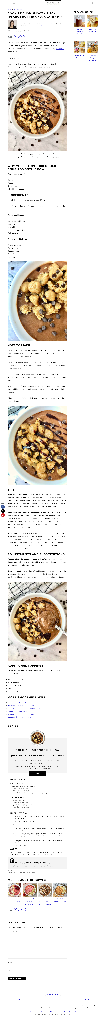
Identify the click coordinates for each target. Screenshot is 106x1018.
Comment (12, 931)
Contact (86, 1000)
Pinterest (50, 866)
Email (10, 970)
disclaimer (60, 49)
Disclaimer (50, 1011)
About (19, 1000)
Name (11, 962)
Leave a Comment (38, 25)
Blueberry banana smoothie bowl (21, 714)
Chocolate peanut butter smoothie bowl (24, 708)
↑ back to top (53, 994)
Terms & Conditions (67, 1011)
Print (37, 773)
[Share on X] (20, 36)
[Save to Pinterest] (24, 36)
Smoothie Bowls (18, 9)
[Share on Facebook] (15, 36)
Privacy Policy (36, 1011)
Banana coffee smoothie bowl (20, 717)
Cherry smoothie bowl (17, 702)
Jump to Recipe (16, 58)
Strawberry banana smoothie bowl (22, 705)
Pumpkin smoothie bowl (17, 711)
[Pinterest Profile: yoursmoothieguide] (16, 860)
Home (9, 9)
